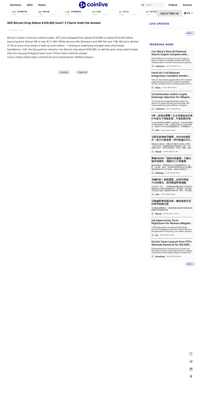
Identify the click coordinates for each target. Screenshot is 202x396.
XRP (89, 12)
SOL (115, 12)
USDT (9, 12)
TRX (142, 12)
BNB (35, 12)
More (189, 33)
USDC (63, 12)
